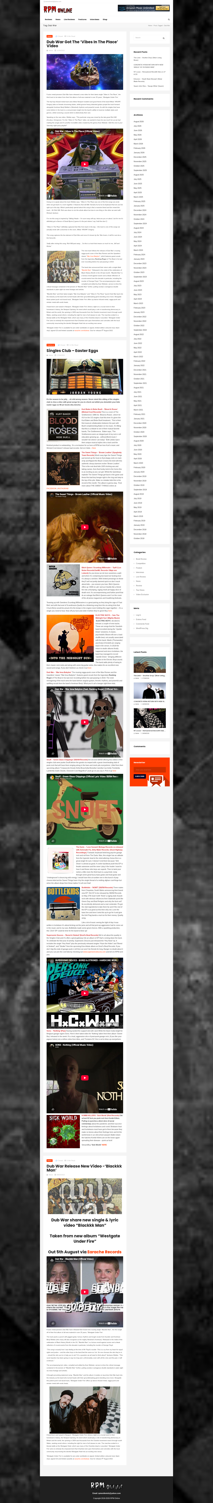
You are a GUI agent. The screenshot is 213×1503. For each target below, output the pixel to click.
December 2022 (140, 317)
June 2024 (138, 237)
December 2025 (140, 157)
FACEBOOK (51, 488)
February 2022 (139, 361)
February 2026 (139, 148)
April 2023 (138, 299)
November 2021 (140, 374)
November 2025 (140, 161)
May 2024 (137, 241)
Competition (141, 563)
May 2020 (137, 454)
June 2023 (138, 290)
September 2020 (140, 436)
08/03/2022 (61, 1175)
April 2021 (138, 405)
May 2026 (137, 135)
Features (82, 19)
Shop (105, 19)
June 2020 (138, 450)
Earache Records (104, 1252)
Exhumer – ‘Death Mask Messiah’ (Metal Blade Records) (148, 80)
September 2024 (140, 224)
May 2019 (137, 507)
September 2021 (140, 383)
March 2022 (138, 357)
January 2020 (139, 472)
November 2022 (140, 321)
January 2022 (139, 365)
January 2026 (139, 153)
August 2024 (139, 228)
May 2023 (137, 294)
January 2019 (139, 525)
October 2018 (139, 538)
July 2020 (137, 445)
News (58, 19)
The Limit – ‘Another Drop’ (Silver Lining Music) (148, 59)
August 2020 (139, 441)
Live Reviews (69, 19)
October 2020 (139, 432)
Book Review (141, 559)
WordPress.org (142, 628)
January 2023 (139, 312)
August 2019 (139, 494)
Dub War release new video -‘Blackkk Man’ (84, 1168)
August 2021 (139, 388)
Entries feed (141, 619)
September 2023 (140, 277)
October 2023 (139, 272)
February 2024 (139, 255)
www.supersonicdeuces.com (94, 952)
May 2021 (137, 401)
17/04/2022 (61, 355)
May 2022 (137, 348)
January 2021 (139, 419)
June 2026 (138, 130)
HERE (104, 1145)
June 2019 (138, 503)
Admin (51, 50)
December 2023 (140, 263)
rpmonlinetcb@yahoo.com (53, 1)
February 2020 (139, 467)
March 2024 (138, 250)
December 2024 (140, 210)
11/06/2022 (61, 50)
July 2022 (137, 339)
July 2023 (137, 286)
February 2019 (139, 521)
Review (139, 586)
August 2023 (139, 281)
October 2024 (139, 219)
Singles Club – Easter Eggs (72, 350)
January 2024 (139, 259)
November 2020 (140, 427)
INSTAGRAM (63, 488)
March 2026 (138, 144)
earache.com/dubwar (82, 330)
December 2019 (140, 476)
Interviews (94, 19)
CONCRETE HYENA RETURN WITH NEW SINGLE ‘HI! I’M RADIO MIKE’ (148, 66)
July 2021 (137, 392)
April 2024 (138, 246)
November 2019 (140, 481)
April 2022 (138, 352)
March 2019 (138, 516)
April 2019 (138, 512)
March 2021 (138, 410)
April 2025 (138, 192)
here (110, 611)
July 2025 (137, 179)
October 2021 (139, 379)
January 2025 (139, 206)
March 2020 (138, 463)
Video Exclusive (142, 594)
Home (150, 25)
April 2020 (138, 459)
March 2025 (138, 197)
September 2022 (140, 330)
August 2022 (139, 334)
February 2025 (139, 201)
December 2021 (140, 370)
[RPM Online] (57, 10)
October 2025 (139, 166)
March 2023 (138, 303)
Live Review (141, 577)
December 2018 (140, 529)
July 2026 (137, 126)
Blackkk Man (86, 270)
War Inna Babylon (93, 256)
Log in (138, 615)
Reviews (48, 19)
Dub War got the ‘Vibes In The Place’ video (82, 44)
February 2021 (139, 414)
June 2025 (138, 184)
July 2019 (137, 498)
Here (94, 448)
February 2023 (139, 308)
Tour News (140, 590)
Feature (50, 345)
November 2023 (140, 268)
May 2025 (137, 188)
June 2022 (138, 343)
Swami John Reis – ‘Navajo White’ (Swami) (149, 86)
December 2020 (140, 423)
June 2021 (138, 396)
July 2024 (137, 232)
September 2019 (140, 490)
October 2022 (139, 325)
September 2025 (140, 170)
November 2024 (140, 215)
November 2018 (140, 534)
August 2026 (139, 122)
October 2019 (139, 485)
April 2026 (138, 139)
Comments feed (142, 624)
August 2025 (139, 175)
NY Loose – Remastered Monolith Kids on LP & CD (149, 73)
